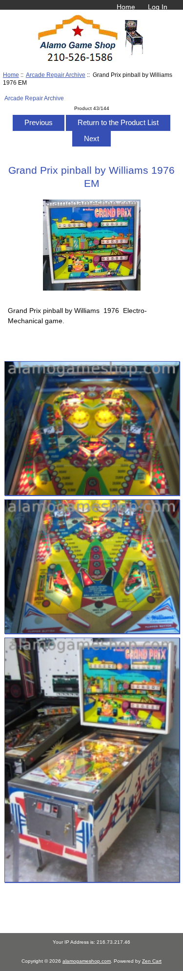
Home (126, 7)
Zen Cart (152, 961)
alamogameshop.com (86, 961)
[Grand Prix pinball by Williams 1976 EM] (91, 428)
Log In (157, 7)
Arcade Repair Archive (55, 75)
